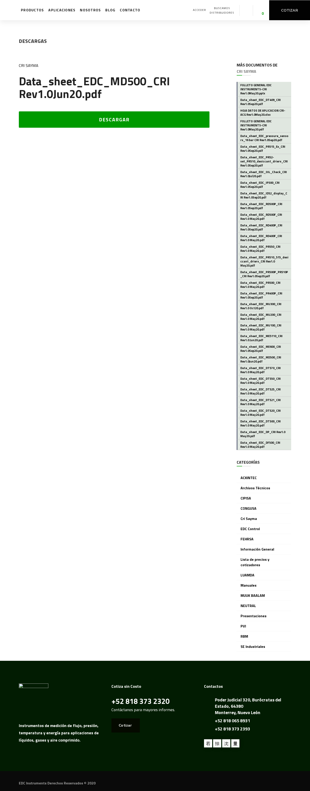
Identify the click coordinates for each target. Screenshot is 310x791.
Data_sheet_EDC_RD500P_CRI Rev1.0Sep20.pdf (261, 206)
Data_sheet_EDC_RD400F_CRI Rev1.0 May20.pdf (261, 238)
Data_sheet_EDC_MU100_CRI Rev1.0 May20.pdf (260, 327)
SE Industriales (253, 646)
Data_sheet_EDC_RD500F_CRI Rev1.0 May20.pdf (261, 216)
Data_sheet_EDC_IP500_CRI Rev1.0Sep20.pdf (260, 184)
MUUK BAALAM (253, 595)
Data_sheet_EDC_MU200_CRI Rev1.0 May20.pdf (260, 316)
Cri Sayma (28, 65)
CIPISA (246, 498)
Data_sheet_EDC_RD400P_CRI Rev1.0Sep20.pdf (261, 227)
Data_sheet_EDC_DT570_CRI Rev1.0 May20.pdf (260, 370)
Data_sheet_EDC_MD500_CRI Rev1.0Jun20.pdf (260, 359)
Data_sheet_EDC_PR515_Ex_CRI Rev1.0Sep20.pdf (262, 148)
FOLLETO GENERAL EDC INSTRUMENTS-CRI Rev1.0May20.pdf (256, 125)
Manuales (248, 585)
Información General (257, 549)
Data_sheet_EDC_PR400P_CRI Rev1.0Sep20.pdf (261, 295)
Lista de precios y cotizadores (255, 562)
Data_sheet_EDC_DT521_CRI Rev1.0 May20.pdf (260, 402)
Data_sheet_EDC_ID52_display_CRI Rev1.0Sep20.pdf (263, 195)
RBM (244, 636)
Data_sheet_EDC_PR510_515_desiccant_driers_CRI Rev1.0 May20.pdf (264, 261)
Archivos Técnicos (255, 488)
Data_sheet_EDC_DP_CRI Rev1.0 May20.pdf (262, 434)
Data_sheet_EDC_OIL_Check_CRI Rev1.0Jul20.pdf (263, 174)
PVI (243, 626)
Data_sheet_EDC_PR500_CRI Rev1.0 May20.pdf (260, 284)
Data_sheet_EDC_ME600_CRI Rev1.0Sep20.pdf (260, 348)
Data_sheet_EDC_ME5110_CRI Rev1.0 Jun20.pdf (261, 338)
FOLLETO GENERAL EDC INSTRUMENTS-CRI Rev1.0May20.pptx (256, 89)
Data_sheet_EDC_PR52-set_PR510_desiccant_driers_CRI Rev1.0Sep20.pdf (264, 161)
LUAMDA (247, 575)
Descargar (114, 119)
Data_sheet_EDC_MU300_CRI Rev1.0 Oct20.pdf (260, 306)
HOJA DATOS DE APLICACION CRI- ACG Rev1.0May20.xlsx (262, 112)
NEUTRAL (248, 605)
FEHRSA (247, 539)
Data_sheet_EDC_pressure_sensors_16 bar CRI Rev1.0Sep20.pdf (264, 138)
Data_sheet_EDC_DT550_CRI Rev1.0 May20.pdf (260, 380)
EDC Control (250, 528)
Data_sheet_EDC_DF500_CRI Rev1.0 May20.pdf (260, 444)
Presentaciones (253, 616)
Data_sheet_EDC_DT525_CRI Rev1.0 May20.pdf (260, 391)
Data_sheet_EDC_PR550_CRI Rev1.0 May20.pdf (260, 248)
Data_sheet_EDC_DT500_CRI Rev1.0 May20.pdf (260, 423)
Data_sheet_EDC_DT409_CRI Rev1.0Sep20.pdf (260, 102)
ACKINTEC (249, 477)
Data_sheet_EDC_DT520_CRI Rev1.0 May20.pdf (260, 412)
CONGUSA (248, 508)
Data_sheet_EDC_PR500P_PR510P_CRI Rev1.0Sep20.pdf (264, 274)
